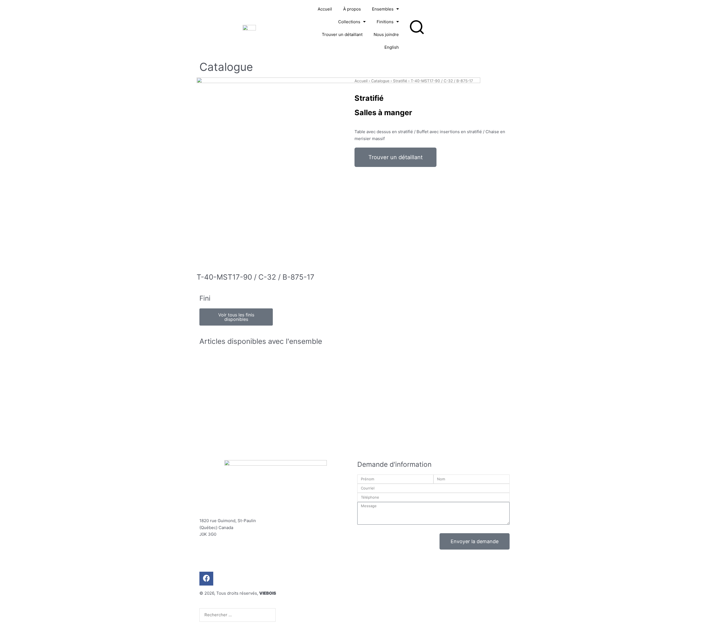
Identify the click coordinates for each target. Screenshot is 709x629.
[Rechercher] (287, 615)
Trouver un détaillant (342, 34)
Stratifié (400, 81)
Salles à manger (383, 112)
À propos (352, 9)
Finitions (385, 21)
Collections (349, 21)
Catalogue (380, 81)
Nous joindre (386, 34)
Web (379, 594)
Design (364, 594)
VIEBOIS (267, 593)
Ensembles (383, 9)
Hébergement (401, 594)
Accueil (325, 9)
